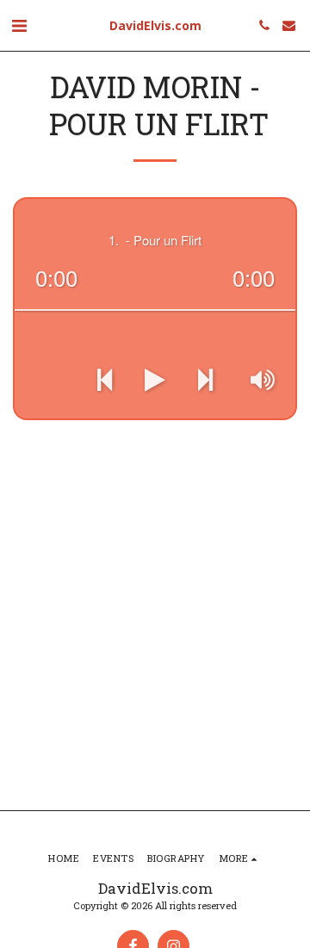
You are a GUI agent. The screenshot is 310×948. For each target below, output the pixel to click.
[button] (19, 25)
